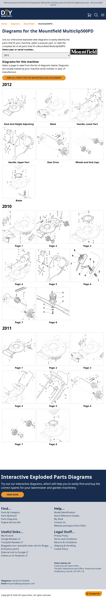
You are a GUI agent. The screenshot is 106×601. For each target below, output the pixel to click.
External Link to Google (13, 552)
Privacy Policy (61, 535)
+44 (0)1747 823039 (20, 580)
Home (4, 23)
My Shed (58, 519)
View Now (12, 494)
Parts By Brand (9, 515)
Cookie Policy (61, 548)
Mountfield (29, 23)
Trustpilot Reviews (10, 542)
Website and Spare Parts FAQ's (70, 525)
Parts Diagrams (9, 519)
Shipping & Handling (65, 545)
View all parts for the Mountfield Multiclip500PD (34, 77)
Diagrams (15, 23)
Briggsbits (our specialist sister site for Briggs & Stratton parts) (25, 547)
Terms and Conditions (65, 538)
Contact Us (60, 522)
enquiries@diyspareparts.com (21, 583)
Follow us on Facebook (13, 555)
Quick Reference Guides (66, 515)
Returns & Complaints (65, 542)
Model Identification (64, 512)
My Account (7, 535)
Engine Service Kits (11, 522)
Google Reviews (9, 538)
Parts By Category (10, 512)
